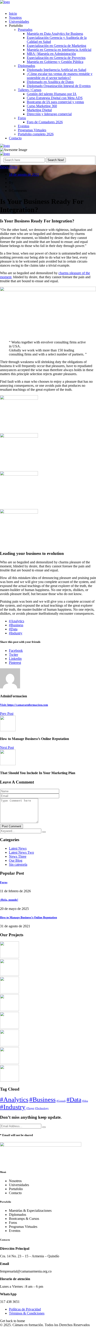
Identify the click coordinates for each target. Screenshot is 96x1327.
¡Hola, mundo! (9, 899)
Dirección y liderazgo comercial (49, 114)
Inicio (13, 13)
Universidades (19, 21)
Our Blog (15, 860)
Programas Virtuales (32, 130)
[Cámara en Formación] (5, 2)
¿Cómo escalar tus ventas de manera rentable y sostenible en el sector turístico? (59, 76)
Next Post (7, 747)
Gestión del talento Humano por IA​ (52, 94)
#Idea (85, 1101)
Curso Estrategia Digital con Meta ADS (55, 98)
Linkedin (15, 658)
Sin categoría (18, 864)
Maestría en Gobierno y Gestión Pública (55, 62)
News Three (8, 167)
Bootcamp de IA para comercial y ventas (55, 102)
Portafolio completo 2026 (36, 134)
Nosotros (15, 17)
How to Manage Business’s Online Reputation (28, 917)
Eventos (23, 126)
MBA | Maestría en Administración (51, 54)
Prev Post (6, 713)
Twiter (13, 654)
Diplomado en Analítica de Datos (50, 82)
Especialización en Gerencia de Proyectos (56, 58)
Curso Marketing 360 (42, 106)
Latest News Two (21, 852)
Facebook (16, 650)
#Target (30, 1108)
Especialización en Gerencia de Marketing (56, 46)
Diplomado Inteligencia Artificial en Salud (56, 70)
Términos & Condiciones (26, 1313)
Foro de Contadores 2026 (45, 122)
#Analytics (16, 621)
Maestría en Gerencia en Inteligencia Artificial (59, 50)
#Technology (42, 1108)
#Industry (15, 633)
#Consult (61, 1101)
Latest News (18, 848)
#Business (16, 625)
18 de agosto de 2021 (24, 174)
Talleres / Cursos (29, 90)
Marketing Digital (39, 110)
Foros (22, 118)
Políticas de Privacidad (25, 1309)
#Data (13, 629)
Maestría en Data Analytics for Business (55, 34)
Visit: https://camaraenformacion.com (24, 704)
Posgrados (25, 29)
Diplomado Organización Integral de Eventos (59, 86)
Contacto (15, 138)
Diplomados (26, 66)
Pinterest (15, 663)
